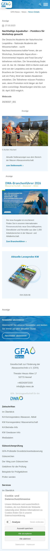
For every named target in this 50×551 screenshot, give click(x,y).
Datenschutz (20, 544)
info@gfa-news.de (25, 386)
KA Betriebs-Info (10, 427)
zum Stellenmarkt (14, 165)
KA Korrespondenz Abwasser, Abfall (19, 417)
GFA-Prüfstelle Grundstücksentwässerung (22, 451)
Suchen (40, 4)
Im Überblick (8, 412)
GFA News (15, 12)
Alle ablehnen (25, 539)
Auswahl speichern (25, 528)
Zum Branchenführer (15, 241)
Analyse (16, 522)
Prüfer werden (9, 477)
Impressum (30, 544)
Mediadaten (7, 437)
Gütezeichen (8, 456)
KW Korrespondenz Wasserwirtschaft (20, 422)
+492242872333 (25, 383)
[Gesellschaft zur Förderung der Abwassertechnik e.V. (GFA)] (6, 4)
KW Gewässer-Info (11, 432)
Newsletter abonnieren (16, 336)
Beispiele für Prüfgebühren (14, 472)
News (24, 12)
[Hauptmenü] (45, 4)
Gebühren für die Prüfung (14, 466)
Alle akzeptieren (25, 533)
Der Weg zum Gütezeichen (15, 461)
